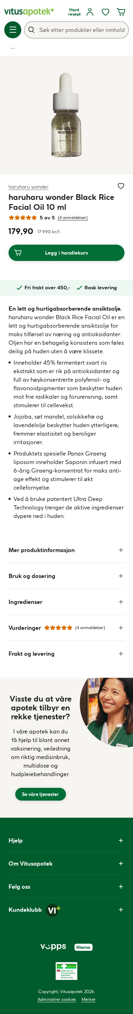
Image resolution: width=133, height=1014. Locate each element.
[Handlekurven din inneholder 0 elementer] (121, 12)
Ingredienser (26, 601)
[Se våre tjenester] (40, 747)
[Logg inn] (90, 12)
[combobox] (76, 29)
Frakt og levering (32, 653)
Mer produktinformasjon (42, 550)
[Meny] (12, 29)
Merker (89, 999)
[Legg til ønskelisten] (121, 186)
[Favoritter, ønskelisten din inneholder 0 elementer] (105, 12)
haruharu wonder (29, 186)
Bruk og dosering (32, 575)
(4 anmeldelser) (73, 217)
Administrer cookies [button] (57, 999)
